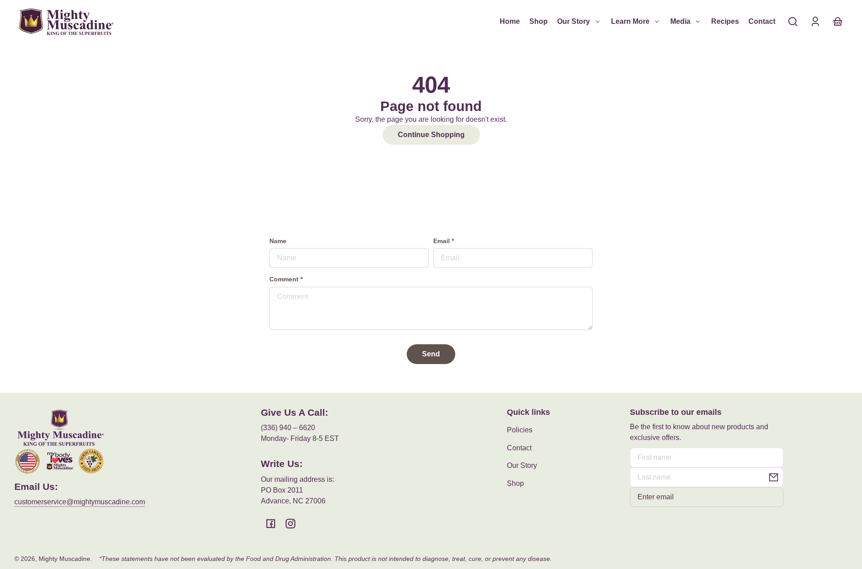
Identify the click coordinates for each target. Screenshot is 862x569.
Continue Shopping (431, 134)
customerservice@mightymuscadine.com (79, 502)
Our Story (522, 465)
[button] (793, 21)
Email (443, 241)
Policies (519, 430)
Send (431, 354)
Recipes (725, 21)
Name (277, 241)
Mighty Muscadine (64, 558)
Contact (761, 21)
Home (510, 21)
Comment (286, 279)
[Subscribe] (773, 477)
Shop (538, 21)
